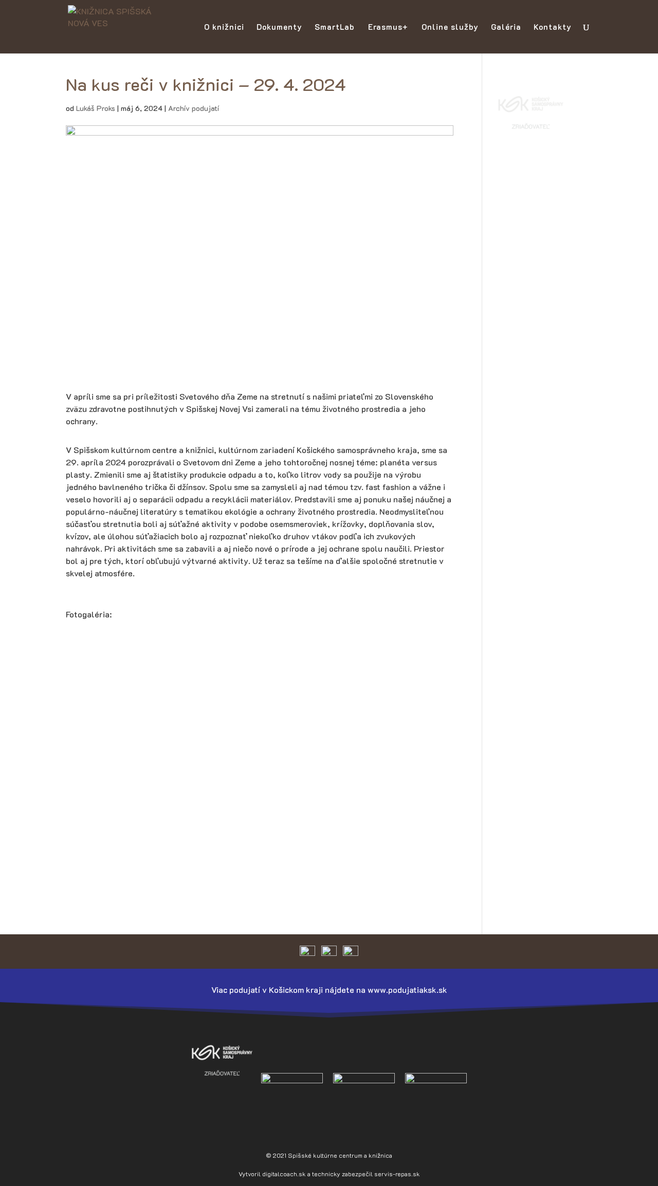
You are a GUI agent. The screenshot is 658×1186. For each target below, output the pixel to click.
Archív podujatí (193, 108)
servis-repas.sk (397, 1174)
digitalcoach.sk (284, 1174)
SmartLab (335, 27)
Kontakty (553, 27)
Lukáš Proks (95, 108)
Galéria (506, 27)
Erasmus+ (388, 27)
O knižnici (224, 27)
